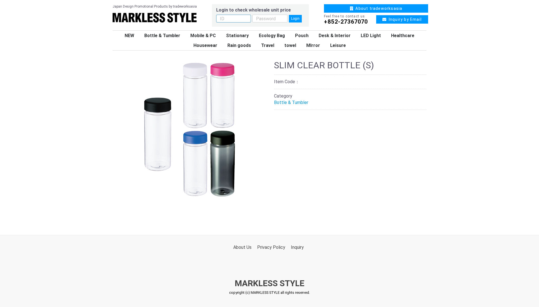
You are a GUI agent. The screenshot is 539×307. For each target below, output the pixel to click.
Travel (267, 45)
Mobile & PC (203, 35)
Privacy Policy (271, 247)
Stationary (237, 35)
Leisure (338, 45)
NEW (129, 35)
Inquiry (297, 247)
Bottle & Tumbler (162, 35)
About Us (242, 247)
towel (290, 45)
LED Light (371, 35)
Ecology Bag (272, 35)
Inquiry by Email (404, 19)
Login (295, 19)
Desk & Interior (335, 35)
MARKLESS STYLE (269, 283)
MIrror (313, 45)
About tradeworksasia (377, 8)
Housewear (205, 45)
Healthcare (402, 35)
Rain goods (239, 45)
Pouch (302, 35)
